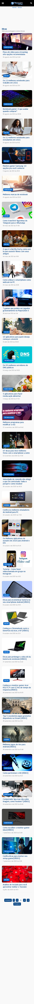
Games (6, 711)
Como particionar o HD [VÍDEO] (15, 773)
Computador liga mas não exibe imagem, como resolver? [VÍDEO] (16, 800)
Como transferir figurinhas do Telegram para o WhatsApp (15, 222)
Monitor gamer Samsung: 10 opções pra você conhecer (14, 167)
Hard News (8, 389)
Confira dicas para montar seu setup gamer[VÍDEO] (15, 857)
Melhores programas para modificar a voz (13, 423)
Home (14, 7)
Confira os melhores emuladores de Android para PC (16, 511)
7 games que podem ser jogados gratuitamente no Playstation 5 (16, 309)
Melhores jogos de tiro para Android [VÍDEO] (14, 745)
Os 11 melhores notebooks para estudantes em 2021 (16, 138)
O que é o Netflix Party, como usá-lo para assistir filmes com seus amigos (17, 251)
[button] (3, 3)
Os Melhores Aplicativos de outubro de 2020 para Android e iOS (16, 540)
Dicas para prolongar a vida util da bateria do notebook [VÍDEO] (17, 658)
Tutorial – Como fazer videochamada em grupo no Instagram (14, 571)
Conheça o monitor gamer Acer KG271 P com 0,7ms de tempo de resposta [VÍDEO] (17, 687)
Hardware (8, 47)
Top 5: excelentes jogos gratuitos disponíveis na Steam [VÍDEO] (17, 717)
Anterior (8, 900)
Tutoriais (7, 564)
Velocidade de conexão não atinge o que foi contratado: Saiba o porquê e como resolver (17, 481)
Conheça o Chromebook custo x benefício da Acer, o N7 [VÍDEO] (16, 629)
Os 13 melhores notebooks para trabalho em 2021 (16, 81)
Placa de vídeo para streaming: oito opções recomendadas (15, 53)
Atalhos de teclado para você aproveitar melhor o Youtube (15, 885)
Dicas (20, 7)
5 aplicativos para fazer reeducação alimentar (12, 395)
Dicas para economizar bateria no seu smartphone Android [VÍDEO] (16, 601)
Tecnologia (8, 360)
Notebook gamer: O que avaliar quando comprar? (15, 110)
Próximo (17, 904)
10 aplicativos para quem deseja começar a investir (16, 338)
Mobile (6, 505)
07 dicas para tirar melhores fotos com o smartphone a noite (16, 452)
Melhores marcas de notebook (15, 194)
